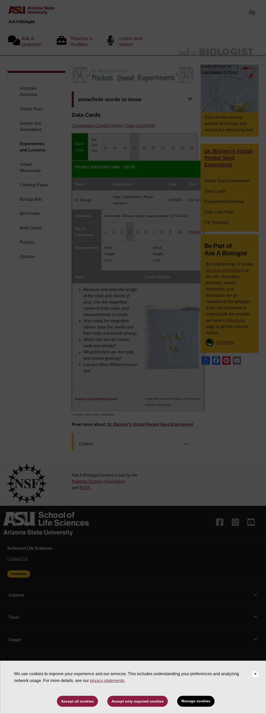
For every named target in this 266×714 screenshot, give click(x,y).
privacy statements (107, 680)
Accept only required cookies (137, 701)
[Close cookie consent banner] (255, 674)
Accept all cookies (77, 701)
